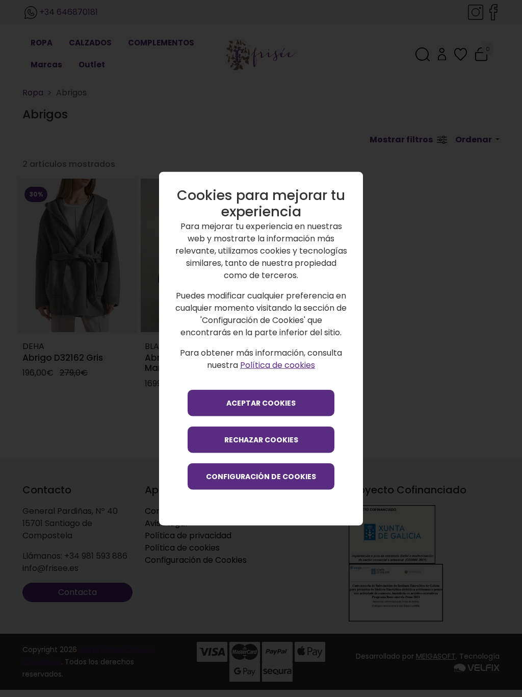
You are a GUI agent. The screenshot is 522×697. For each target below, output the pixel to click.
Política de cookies (277, 364)
